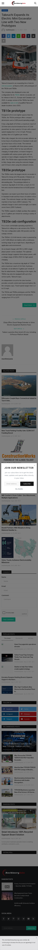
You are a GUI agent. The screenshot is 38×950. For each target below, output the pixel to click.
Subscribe (27, 484)
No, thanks (19, 489)
